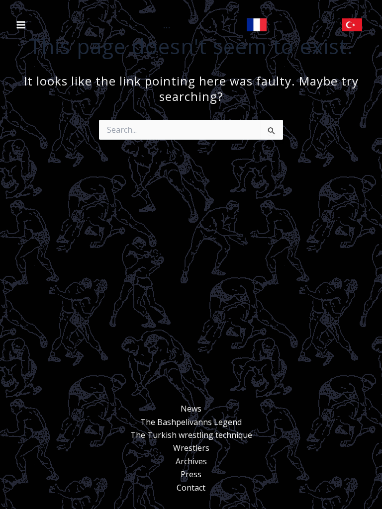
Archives (191, 461)
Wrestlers (191, 447)
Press (191, 474)
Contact (191, 487)
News (191, 408)
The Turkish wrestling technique (191, 434)
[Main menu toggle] (21, 25)
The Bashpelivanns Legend (191, 422)
